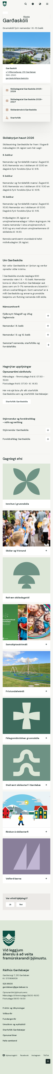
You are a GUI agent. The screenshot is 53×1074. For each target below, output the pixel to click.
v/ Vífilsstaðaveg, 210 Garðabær (21, 72)
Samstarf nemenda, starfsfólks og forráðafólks (21, 345)
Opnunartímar (10, 1035)
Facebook (24, 1055)
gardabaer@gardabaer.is (15, 987)
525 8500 (8, 983)
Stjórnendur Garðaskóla (15, 430)
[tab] (26, 315)
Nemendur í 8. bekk (13, 325)
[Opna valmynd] (47, 4)
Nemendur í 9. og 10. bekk (16, 334)
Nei (21, 904)
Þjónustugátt (11, 1055)
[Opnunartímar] (33, 4)
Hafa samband (10, 1040)
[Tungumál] (40, 4)
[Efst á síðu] (48, 1061)
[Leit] (26, 4)
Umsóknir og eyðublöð (14, 1024)
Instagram (36, 1055)
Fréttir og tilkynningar (14, 1008)
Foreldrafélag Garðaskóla (16, 439)
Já (10, 904)
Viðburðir (7, 1013)
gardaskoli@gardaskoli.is (17, 78)
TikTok (46, 1055)
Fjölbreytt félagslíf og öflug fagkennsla (17, 315)
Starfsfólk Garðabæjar (14, 1029)
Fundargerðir (9, 1019)
